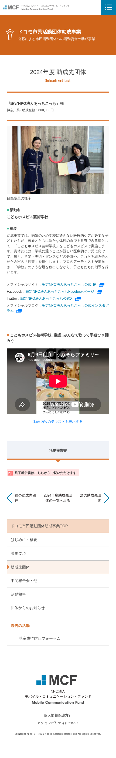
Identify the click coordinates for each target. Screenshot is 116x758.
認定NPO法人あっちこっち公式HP (73, 284)
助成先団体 (20, 567)
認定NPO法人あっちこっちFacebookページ (64, 291)
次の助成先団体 (90, 497)
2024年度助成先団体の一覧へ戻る (58, 497)
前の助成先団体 (25, 497)
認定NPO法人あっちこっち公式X (51, 298)
